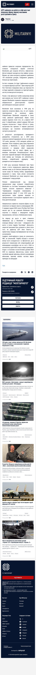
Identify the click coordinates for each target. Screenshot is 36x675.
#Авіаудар (4, 513)
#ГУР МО (4, 553)
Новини (4, 601)
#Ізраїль (10, 515)
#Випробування (5, 475)
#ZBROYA (26, 393)
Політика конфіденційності (8, 647)
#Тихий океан (27, 436)
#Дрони (8, 553)
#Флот (16, 356)
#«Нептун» (4, 393)
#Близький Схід (27, 354)
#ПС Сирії (20, 515)
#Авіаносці (5, 354)
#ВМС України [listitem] (5, 623)
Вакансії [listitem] (21, 606)
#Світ (9, 356)
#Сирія (28, 515)
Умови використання (26, 646)
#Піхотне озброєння (28, 475)
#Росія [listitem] (4, 636)
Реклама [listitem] (21, 601)
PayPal (18, 302)
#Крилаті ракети (26, 395)
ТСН (3, 266)
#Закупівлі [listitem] (5, 621)
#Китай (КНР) (5, 436)
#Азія (4, 434)
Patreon (18, 298)
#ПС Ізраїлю (16, 515)
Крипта (18, 306)
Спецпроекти (5, 608)
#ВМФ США (5, 356)
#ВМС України (19, 395)
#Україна (15, 396)
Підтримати (18, 577)
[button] (32, 4)
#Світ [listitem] (3, 628)
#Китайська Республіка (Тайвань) (15, 436)
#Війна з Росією (27, 551)
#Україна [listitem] (4, 626)
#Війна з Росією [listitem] (6, 631)
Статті (3, 603)
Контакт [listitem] (21, 603)
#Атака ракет (5, 395)
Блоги (3, 606)
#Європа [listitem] (4, 633)
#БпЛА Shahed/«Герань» (7, 551)
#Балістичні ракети (12, 395)
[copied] (32, 287)
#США (12, 356)
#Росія (12, 396)
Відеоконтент (5, 611)
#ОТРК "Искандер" (6, 396)
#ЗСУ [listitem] (3, 618)
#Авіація (26, 513)
